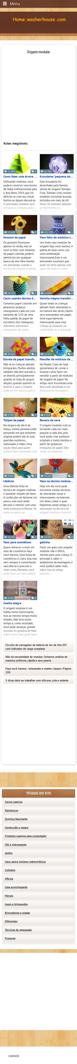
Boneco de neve (50, 420)
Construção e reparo (16, 827)
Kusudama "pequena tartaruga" (57, 176)
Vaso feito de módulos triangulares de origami (57, 237)
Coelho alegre (12, 603)
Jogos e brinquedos (16, 904)
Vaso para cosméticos (17, 542)
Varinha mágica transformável (57, 298)
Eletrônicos (11, 810)
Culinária (10, 870)
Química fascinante (16, 819)
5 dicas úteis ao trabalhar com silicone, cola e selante (36, 680)
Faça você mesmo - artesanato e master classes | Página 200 (38, 670)
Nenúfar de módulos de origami (57, 359)
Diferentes (11, 921)
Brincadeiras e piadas (17, 913)
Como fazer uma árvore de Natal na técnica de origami (20, 176)
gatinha (45, 542)
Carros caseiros (13, 802)
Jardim (9, 853)
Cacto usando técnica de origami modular (20, 298)
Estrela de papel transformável (20, 359)
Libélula (8, 481)
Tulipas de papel (13, 420)
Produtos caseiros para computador (26, 836)
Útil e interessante (16, 844)
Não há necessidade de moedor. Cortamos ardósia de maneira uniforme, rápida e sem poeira (36, 658)
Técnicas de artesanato (18, 930)
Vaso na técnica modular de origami (57, 481)
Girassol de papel (14, 237)
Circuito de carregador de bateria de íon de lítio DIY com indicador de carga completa (36, 646)
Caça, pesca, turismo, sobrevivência (25, 861)
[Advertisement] (38, 93)
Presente (10, 938)
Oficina (9, 878)
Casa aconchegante (16, 887)
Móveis (9, 896)
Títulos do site (38, 793)
